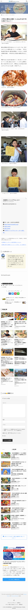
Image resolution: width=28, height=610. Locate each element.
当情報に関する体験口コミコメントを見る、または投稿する (14, 244)
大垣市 (6, 285)
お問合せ (18, 602)
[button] (26, 1)
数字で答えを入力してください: (14, 433)
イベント (10, 11)
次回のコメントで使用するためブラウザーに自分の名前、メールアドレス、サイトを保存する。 (14, 430)
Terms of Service (14, 595)
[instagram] (14, 600)
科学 (13, 285)
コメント (4, 402)
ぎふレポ (10, 285)
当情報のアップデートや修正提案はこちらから (11, 242)
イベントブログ (5, 11)
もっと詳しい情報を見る (14, 579)
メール (4, 424)
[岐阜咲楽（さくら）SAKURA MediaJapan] (14, 1)
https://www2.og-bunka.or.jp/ (11, 224)
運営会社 (21, 604)
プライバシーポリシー (12, 602)
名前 (3, 419)
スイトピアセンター (18, 285)
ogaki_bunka (7, 226)
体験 (3, 285)
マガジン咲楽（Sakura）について (11, 604)
